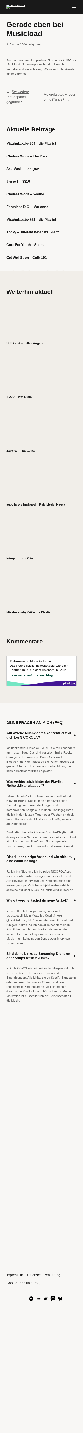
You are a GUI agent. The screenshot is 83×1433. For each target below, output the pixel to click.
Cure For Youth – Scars (25, 245)
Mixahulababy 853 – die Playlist (31, 219)
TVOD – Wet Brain (19, 397)
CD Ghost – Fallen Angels (24, 343)
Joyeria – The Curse (20, 450)
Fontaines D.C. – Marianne (27, 207)
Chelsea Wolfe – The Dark (26, 156)
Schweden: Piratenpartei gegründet (17, 97)
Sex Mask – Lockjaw (22, 169)
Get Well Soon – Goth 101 (26, 257)
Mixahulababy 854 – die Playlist (31, 143)
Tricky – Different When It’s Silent (32, 232)
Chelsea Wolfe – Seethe (25, 194)
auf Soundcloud (16, 823)
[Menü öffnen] (74, 6)
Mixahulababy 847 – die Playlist (29, 612)
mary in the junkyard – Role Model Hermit (35, 504)
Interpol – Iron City (19, 558)
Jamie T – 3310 (18, 181)
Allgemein (35, 44)
